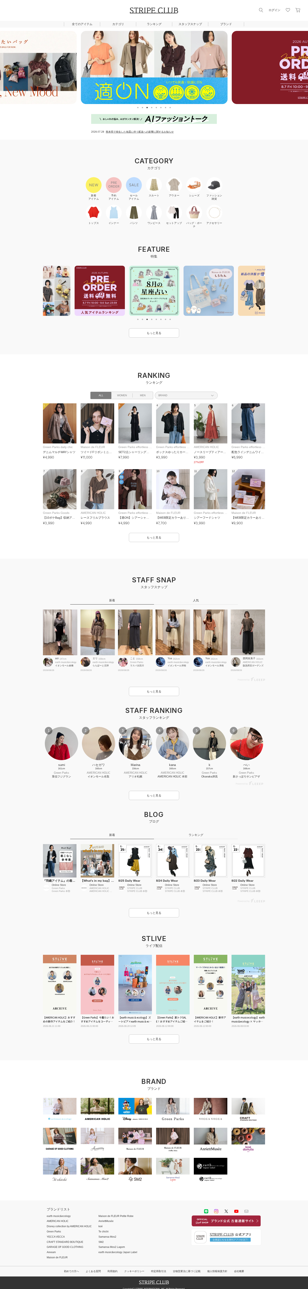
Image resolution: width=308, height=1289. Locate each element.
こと (132, 658)
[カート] (297, 10)
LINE (206, 1211)
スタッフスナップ (190, 24)
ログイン (274, 10)
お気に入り (287, 10)
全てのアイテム (82, 24)
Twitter (226, 1211)
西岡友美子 (249, 658)
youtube (236, 1211)
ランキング (154, 24)
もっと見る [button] (154, 333)
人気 (196, 600)
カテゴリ (118, 24)
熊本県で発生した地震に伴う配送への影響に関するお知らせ (140, 132)
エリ (95, 658)
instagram (216, 1211)
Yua (170, 658)
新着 (112, 600)
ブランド (226, 24)
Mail (246, 1211)
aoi (57, 658)
